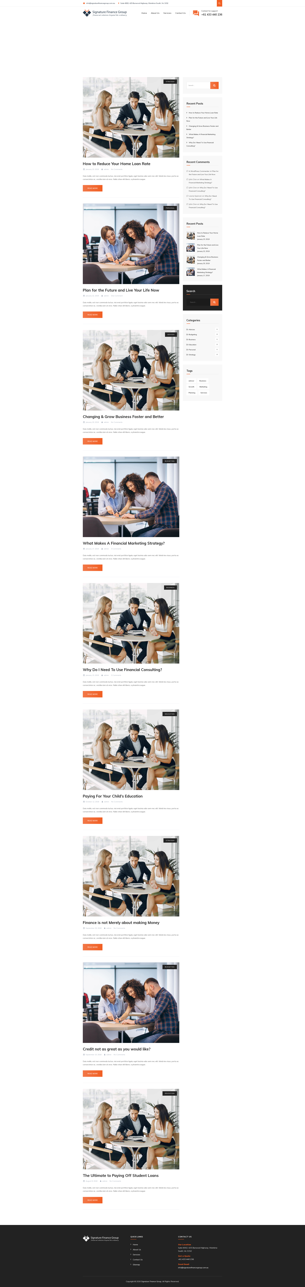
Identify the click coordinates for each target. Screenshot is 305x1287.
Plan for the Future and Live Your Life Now (121, 290)
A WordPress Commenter (199, 171)
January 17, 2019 (203, 275)
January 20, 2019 (203, 263)
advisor (191, 381)
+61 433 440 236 (186, 1259)
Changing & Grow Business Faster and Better (123, 416)
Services (167, 13)
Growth (191, 387)
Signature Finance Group (151, 1281)
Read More (93, 188)
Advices (171, 334)
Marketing (203, 387)
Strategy (170, 81)
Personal (170, 208)
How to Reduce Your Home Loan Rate (116, 163)
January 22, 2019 (203, 251)
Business (170, 587)
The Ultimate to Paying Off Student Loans (121, 1175)
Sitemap (136, 1264)
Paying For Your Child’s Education (113, 796)
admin (106, 169)
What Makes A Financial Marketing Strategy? (124, 543)
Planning (192, 393)
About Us (155, 13)
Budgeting (170, 461)
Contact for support (211, 13)
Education (170, 714)
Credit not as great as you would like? (116, 1049)
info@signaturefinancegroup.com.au (100, 3)
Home (144, 13)
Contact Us (180, 13)
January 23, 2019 (203, 239)
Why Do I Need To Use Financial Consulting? (122, 669)
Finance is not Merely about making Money (121, 922)
